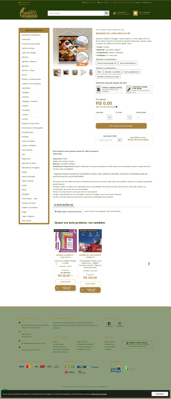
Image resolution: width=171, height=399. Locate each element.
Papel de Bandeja (28, 176)
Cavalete (25, 106)
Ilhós (99, 72)
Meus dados (109, 342)
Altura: (119, 112)
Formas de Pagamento (62, 349)
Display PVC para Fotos (30, 123)
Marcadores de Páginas (31, 168)
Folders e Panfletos (29, 145)
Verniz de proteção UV (106, 63)
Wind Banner (26, 221)
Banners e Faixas (28, 70)
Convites (25, 114)
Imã (23, 154)
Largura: (99, 112)
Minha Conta (89, 2)
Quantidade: (141, 112)
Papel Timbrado (28, 181)
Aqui (60, 154)
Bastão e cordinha (113, 72)
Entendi (159, 394)
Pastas (24, 185)
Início (98, 30)
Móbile (24, 172)
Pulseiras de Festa (28, 203)
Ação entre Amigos (29, 53)
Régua (24, 212)
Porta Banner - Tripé (29, 198)
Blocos (24, 75)
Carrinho (108, 349)
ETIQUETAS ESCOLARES (31, 44)
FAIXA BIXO (26, 39)
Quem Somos (59, 344)
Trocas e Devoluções (85, 347)
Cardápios (25, 92)
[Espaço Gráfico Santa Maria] (28, 19)
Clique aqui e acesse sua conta (69, 211)
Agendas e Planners (29, 61)
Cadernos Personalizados (31, 83)
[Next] (89, 73)
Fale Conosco (82, 342)
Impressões (26, 159)
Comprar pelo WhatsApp (123, 126)
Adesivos (25, 57)
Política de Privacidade (85, 344)
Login (137, 2)
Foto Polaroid (27, 150)
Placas (24, 190)
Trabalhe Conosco (84, 349)
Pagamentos (109, 344)
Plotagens (25, 194)
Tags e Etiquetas (28, 216)
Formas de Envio (59, 347)
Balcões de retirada (60, 352)
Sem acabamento (131, 72)
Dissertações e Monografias (32, 128)
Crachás (25, 119)
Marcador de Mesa (29, 163)
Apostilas (25, 66)
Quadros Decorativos (30, 207)
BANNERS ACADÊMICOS (31, 35)
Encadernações (27, 132)
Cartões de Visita (28, 48)
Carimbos (25, 97)
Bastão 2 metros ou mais (108, 76)
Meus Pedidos (104, 2)
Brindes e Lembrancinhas (31, 79)
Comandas (26, 110)
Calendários (26, 88)
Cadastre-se (147, 2)
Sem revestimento (128, 63)
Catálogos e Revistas (30, 101)
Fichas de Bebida (28, 141)
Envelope (25, 137)
